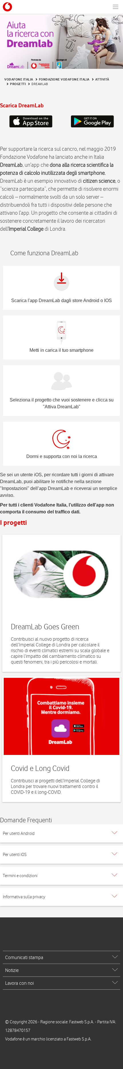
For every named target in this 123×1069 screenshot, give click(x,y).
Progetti (18, 84)
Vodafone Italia (18, 79)
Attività (102, 79)
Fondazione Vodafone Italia (64, 79)
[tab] (61, 833)
